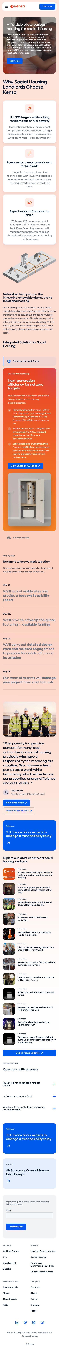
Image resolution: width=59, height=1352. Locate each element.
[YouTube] (42, 1322)
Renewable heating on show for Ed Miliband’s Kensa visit (35, 1008)
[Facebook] (25, 1322)
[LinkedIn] (17, 1322)
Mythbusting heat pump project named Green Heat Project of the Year (35, 890)
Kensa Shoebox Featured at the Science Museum (33, 1023)
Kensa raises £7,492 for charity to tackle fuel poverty (34, 933)
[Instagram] (34, 1322)
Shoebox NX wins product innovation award (36, 993)
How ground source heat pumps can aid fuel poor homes (36, 978)
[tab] (29, 361)
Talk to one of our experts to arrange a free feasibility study (28, 834)
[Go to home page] (17, 7)
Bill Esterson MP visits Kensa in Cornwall (33, 918)
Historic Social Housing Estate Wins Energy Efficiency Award (36, 948)
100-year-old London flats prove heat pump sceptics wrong (36, 963)
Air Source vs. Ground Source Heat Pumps (27, 1172)
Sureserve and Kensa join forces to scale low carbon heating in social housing (35, 875)
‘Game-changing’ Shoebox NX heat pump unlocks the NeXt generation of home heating (37, 1040)
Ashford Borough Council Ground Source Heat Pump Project (34, 903)
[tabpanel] (29, 449)
